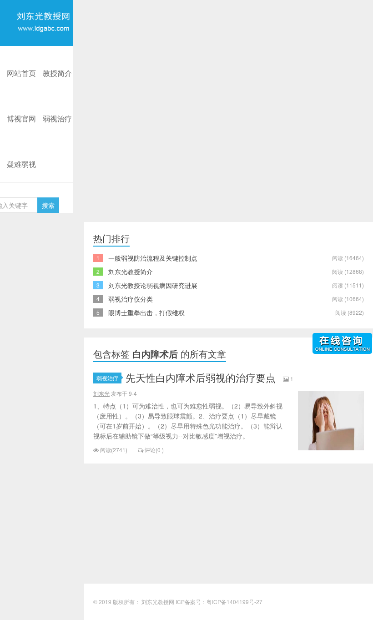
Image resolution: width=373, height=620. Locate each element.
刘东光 (101, 393)
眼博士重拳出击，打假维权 (146, 312)
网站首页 (21, 73)
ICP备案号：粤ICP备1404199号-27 (219, 601)
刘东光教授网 (43, 44)
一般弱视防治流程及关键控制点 (152, 257)
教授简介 (57, 73)
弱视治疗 (57, 118)
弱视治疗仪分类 (130, 298)
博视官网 (21, 118)
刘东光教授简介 (130, 271)
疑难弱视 (21, 164)
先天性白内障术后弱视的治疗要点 (201, 377)
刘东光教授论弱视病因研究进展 (152, 285)
